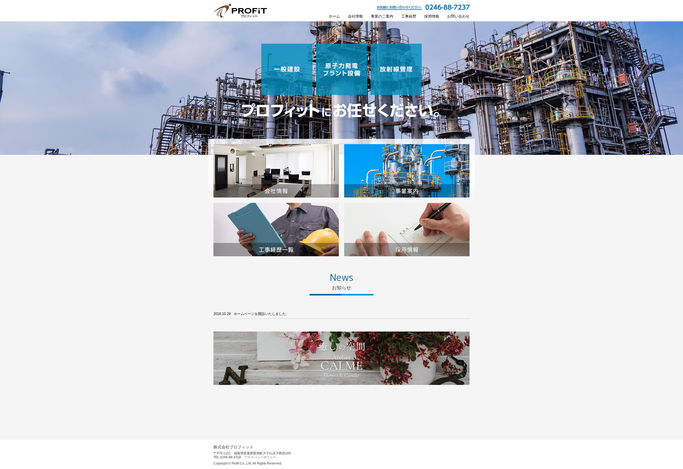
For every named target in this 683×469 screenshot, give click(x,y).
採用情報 (431, 16)
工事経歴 (408, 16)
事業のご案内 (382, 16)
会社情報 (355, 16)
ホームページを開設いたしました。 (261, 314)
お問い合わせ (458, 16)
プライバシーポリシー (260, 457)
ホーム (334, 16)
